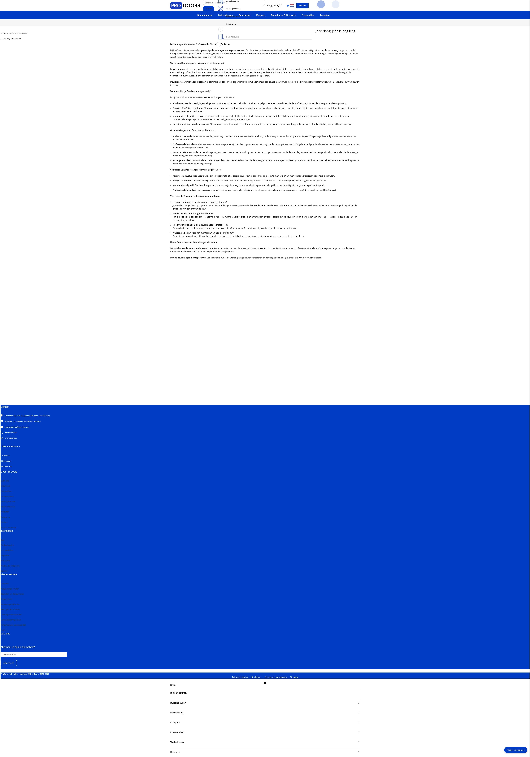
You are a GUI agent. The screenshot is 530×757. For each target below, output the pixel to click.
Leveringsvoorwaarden (11, 614)
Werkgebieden (7, 545)
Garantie (5, 583)
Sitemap (294, 677)
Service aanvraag (8, 527)
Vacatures (5, 517)
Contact (302, 5)
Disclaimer (256, 677)
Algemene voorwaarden (276, 677)
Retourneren (6, 599)
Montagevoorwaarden (11, 619)
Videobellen (6, 491)
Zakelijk (4, 571)
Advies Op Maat (8, 506)
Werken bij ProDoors (10, 566)
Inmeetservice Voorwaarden (13, 625)
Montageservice (233, 9)
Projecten (5, 511)
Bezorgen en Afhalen (10, 609)
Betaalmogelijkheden (10, 604)
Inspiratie (5, 555)
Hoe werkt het (7, 550)
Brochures (5, 560)
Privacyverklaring (240, 677)
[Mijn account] (271, 5)
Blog (3, 540)
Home (3, 33)
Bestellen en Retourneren (12, 594)
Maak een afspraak (515, 750)
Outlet (3, 630)
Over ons (5, 480)
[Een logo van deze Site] (185, 5)
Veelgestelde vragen (10, 588)
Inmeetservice (232, 37)
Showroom (231, 24)
